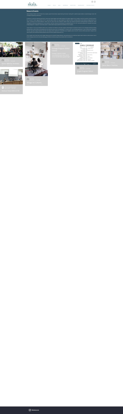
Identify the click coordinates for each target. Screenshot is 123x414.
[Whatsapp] (95, 2)
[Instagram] (92, 2)
